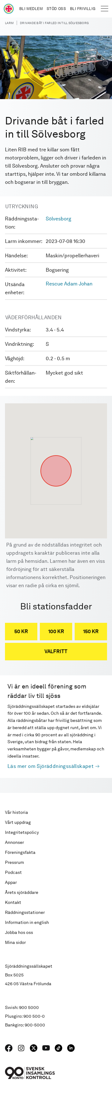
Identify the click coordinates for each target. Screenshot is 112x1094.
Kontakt (13, 902)
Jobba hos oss (19, 932)
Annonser (14, 842)
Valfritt (56, 651)
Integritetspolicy (22, 832)
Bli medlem (31, 9)
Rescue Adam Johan (69, 284)
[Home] (9, 9)
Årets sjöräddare (21, 892)
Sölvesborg (58, 219)
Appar (11, 882)
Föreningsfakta (20, 852)
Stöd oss (56, 9)
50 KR (21, 631)
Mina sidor (15, 942)
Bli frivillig (83, 9)
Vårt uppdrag (18, 822)
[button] (56, 455)
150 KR (91, 631)
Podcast (13, 872)
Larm (9, 23)
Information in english (27, 922)
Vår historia (16, 812)
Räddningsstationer (25, 912)
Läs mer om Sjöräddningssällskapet (50, 766)
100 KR (56, 631)
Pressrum (14, 862)
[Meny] (104, 8)
